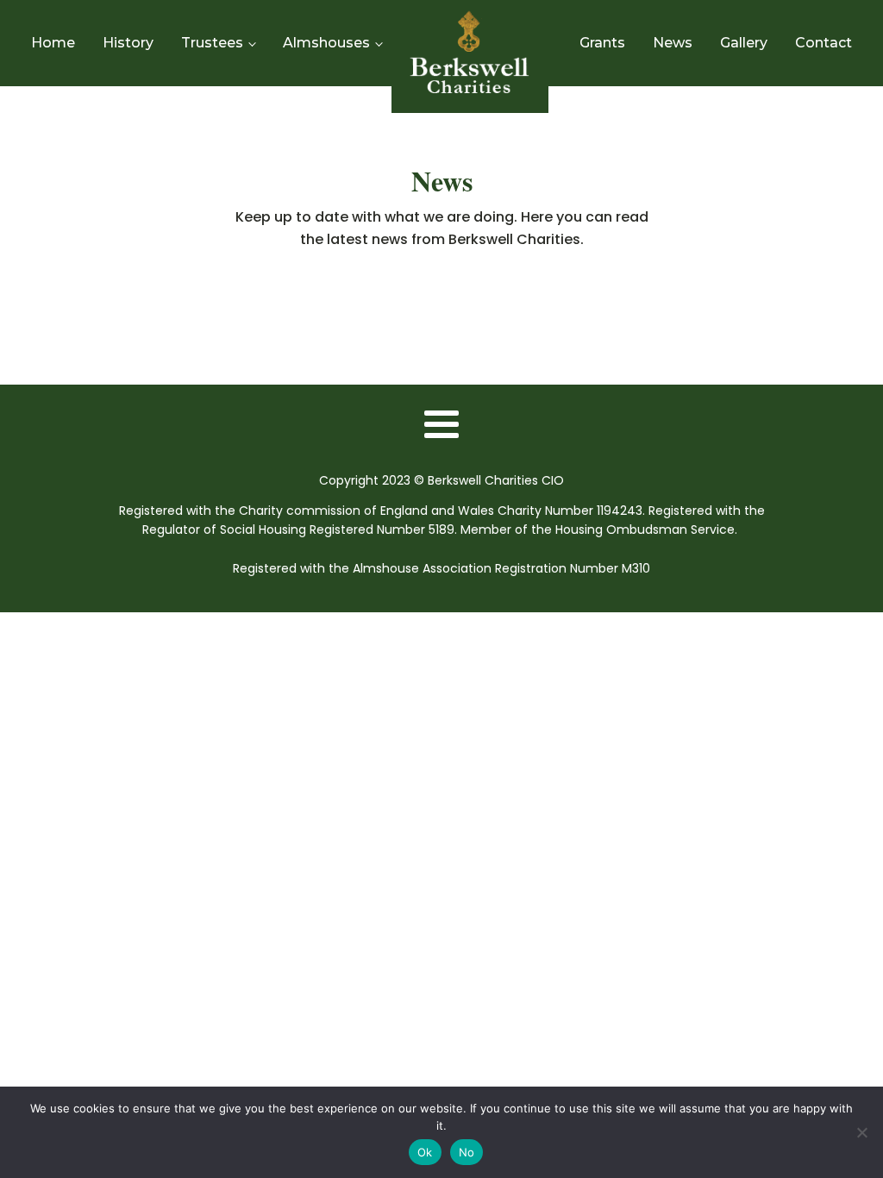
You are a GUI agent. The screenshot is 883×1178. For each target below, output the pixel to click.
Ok (425, 1152)
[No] (861, 1132)
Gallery (743, 42)
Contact (823, 42)
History (128, 42)
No (467, 1152)
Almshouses (326, 42)
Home (53, 42)
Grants (602, 42)
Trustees (212, 42)
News (672, 42)
